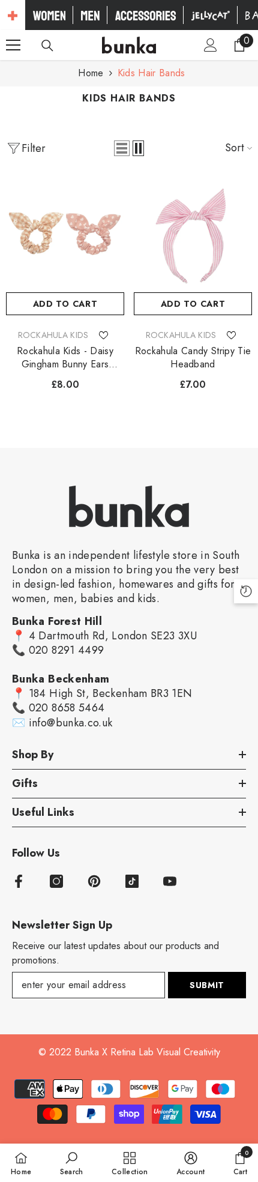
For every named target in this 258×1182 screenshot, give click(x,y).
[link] (72, 1163)
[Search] (47, 45)
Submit (207, 985)
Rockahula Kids (53, 335)
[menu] (13, 45)
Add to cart (65, 304)
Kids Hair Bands (151, 73)
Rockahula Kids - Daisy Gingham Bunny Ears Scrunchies (65, 358)
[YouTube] (169, 881)
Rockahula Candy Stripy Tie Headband (193, 358)
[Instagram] (56, 881)
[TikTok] (132, 881)
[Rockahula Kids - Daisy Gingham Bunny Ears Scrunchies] (65, 233)
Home (90, 73)
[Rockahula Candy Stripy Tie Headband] (193, 233)
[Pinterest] (94, 881)
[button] (122, 148)
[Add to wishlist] (103, 335)
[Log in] (210, 45)
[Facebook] (18, 881)
